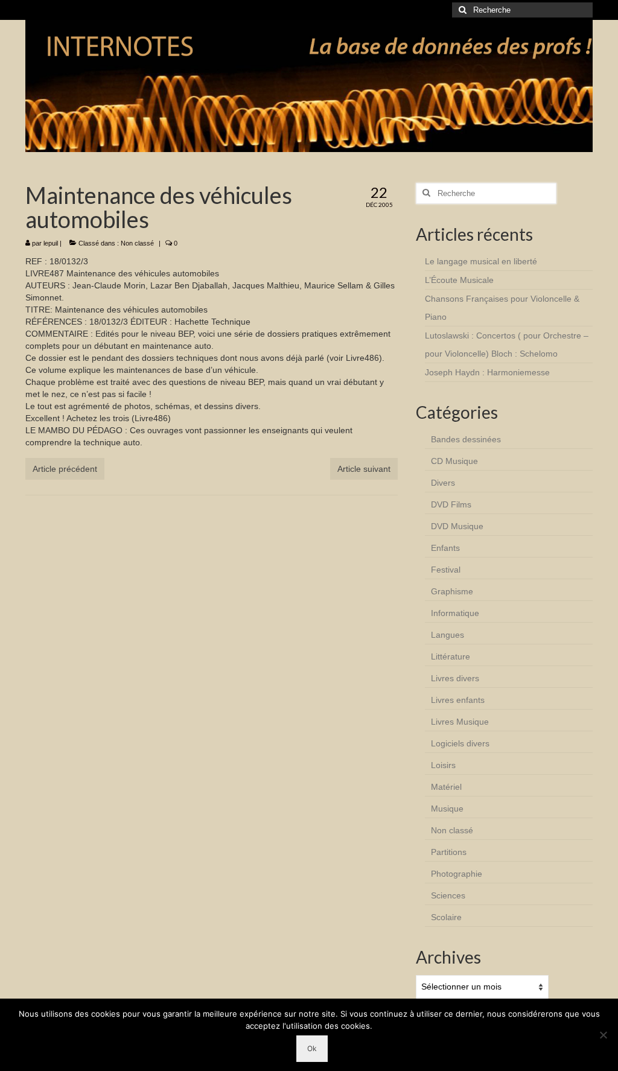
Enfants (445, 548)
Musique (447, 808)
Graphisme (452, 591)
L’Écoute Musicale (459, 280)
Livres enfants (458, 700)
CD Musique (454, 461)
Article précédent (65, 469)
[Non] (603, 1035)
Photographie (456, 874)
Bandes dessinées (466, 439)
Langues (447, 635)
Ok (312, 1048)
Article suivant (363, 469)
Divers (443, 483)
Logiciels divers (460, 743)
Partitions (449, 852)
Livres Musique (460, 721)
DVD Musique (457, 526)
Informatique (455, 613)
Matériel (446, 787)
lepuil (50, 243)
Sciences (448, 895)
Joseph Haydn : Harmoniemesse (487, 372)
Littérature (450, 656)
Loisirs (443, 765)
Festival (445, 569)
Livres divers (455, 678)
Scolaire (446, 917)
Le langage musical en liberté (481, 261)
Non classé (137, 243)
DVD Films (451, 504)
